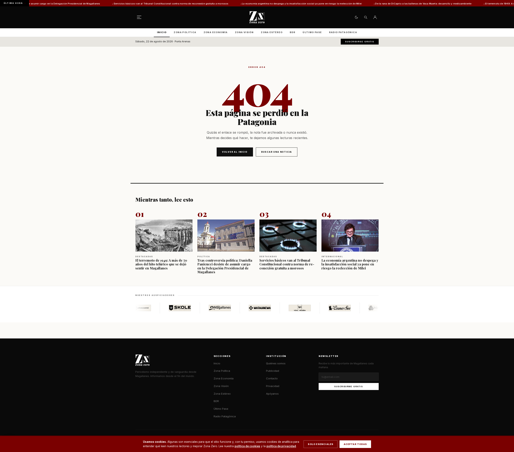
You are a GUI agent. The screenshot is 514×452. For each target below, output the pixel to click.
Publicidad (272, 370)
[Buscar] (365, 17)
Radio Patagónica (343, 32)
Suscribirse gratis (359, 42)
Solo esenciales (320, 444)
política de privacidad (281, 446)
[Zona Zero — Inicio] (257, 17)
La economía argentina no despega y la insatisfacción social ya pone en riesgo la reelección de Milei (278, 3)
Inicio (161, 32)
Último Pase (312, 32)
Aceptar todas (355, 444)
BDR (292, 32)
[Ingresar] (375, 17)
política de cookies (247, 446)
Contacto (272, 378)
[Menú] (139, 17)
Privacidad (272, 386)
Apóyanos (272, 393)
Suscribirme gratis (348, 386)
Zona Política (185, 32)
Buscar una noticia (276, 152)
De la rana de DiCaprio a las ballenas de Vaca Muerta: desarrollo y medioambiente (399, 3)
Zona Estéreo (271, 32)
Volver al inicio (235, 152)
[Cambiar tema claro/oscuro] (356, 17)
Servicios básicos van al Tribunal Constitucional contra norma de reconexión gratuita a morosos (147, 3)
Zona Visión (244, 32)
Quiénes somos (276, 363)
